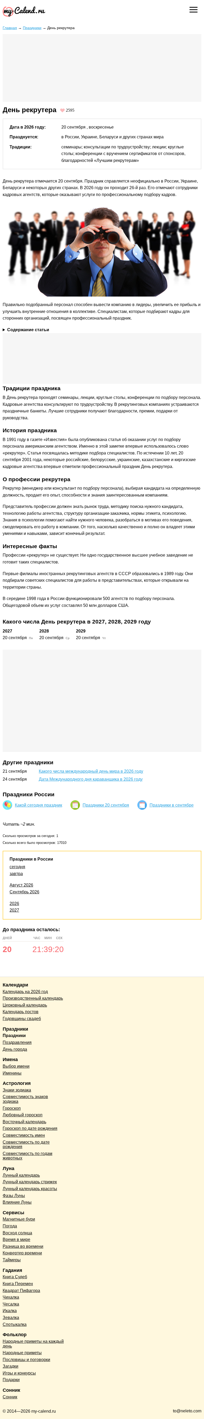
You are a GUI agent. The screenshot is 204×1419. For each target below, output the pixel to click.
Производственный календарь (33, 998)
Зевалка (11, 1317)
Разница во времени (23, 1246)
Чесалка (11, 1304)
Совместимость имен (24, 1135)
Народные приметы (22, 1352)
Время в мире (16, 1239)
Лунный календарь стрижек (30, 1182)
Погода (10, 1226)
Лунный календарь (21, 1175)
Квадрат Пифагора (21, 1290)
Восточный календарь (24, 1122)
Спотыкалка (15, 1324)
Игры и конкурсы (19, 1373)
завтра (16, 873)
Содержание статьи (28, 330)
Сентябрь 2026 (24, 892)
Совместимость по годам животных (27, 1156)
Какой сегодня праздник (38, 805)
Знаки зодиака (17, 1090)
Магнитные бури (19, 1219)
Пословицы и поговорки (26, 1359)
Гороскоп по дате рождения (30, 1128)
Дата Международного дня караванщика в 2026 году (91, 779)
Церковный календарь (25, 1005)
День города (15, 1049)
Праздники (32, 28)
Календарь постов (21, 1011)
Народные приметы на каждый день (33, 1343)
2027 (14, 910)
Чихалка (11, 1297)
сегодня (17, 867)
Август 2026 (21, 885)
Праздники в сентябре (172, 805)
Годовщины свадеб (22, 1018)
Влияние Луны (17, 1202)
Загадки (10, 1366)
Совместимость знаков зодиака (25, 1099)
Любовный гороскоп (22, 1115)
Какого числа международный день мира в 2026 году (91, 771)
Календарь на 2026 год (25, 991)
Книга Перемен (18, 1283)
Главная (10, 28)
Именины (12, 1073)
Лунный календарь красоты (30, 1188)
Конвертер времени (22, 1253)
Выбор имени (16, 1066)
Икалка (10, 1310)
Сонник (10, 1397)
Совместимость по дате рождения (26, 1144)
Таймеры (12, 1260)
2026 (14, 903)
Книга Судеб (15, 1277)
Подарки (11, 1379)
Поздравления (17, 1042)
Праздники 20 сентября (106, 805)
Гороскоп (12, 1108)
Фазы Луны (14, 1195)
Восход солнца (17, 1233)
